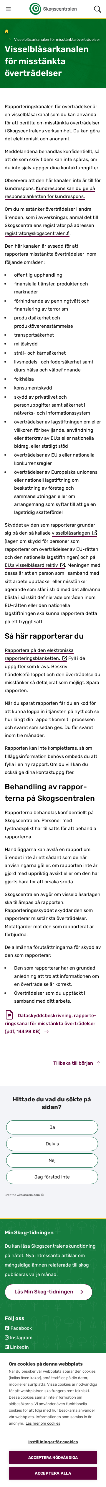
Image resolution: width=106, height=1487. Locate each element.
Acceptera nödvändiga (53, 1457)
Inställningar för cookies (53, 1441)
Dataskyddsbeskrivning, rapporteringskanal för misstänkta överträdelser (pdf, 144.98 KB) (50, 1023)
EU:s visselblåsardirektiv (35, 565)
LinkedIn (19, 1347)
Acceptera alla (53, 1473)
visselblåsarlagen (74, 533)
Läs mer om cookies (43, 1423)
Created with (22, 1195)
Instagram (21, 1337)
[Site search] (97, 9)
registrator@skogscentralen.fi (37, 233)
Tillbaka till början (73, 1063)
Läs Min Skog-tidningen (53, 1292)
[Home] (6, 32)
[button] (52, 1127)
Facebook (21, 1328)
